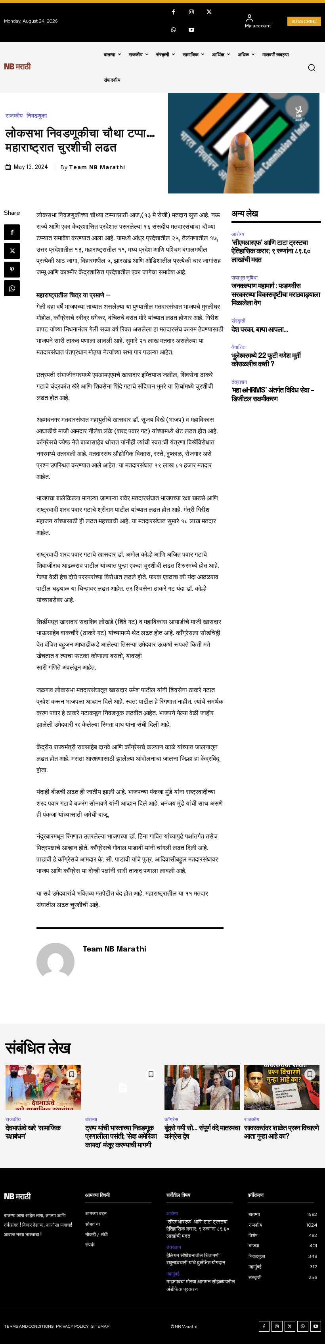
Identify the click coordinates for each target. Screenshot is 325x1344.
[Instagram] (191, 12)
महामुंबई (173, 1274)
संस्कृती (238, 321)
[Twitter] (209, 12)
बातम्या (91, 1119)
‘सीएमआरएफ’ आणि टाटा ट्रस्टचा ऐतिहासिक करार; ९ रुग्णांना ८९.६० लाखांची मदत (270, 251)
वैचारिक (238, 347)
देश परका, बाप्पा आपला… (259, 329)
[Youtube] (191, 30)
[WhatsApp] (173, 30)
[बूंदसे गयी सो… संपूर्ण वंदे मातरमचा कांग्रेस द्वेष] (202, 1087)
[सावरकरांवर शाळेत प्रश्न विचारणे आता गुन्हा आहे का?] (282, 1087)
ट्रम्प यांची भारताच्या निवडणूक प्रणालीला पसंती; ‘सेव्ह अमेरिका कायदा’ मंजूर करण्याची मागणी (121, 1137)
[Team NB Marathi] (55, 962)
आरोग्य (237, 234)
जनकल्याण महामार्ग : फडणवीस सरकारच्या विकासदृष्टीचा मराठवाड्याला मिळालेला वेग (275, 295)
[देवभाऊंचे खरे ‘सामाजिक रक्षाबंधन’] (43, 1087)
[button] (311, 67)
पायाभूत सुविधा (244, 277)
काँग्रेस (171, 1119)
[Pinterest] (12, 270)
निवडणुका (37, 116)
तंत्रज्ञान (239, 382)
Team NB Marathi (97, 167)
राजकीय (14, 116)
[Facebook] (173, 12)
